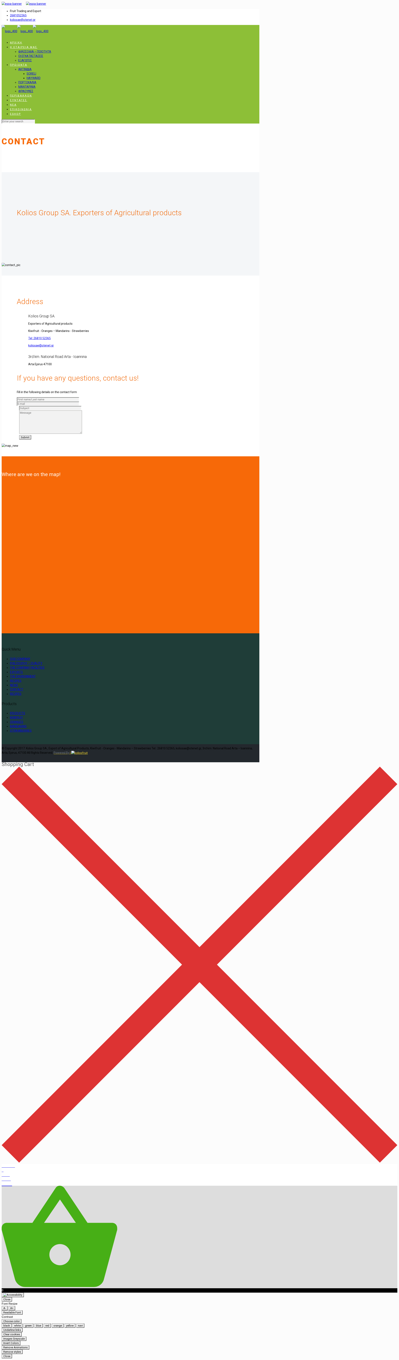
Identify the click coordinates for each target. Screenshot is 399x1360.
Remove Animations (15, 1347)
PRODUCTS (17, 713)
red (47, 1325)
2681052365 (18, 15)
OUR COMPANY (20, 659)
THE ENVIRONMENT (23, 676)
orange (57, 1325)
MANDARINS (18, 726)
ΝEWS (14, 685)
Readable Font (12, 1312)
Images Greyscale (14, 1338)
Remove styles (12, 1351)
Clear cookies (11, 1334)
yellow (70, 1325)
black (6, 1325)
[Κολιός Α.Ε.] (25, 31)
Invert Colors (11, 1343)
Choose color (11, 1321)
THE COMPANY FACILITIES (27, 667)
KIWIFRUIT (16, 717)
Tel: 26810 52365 (39, 338)
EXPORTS (16, 672)
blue (38, 1325)
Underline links (12, 1330)
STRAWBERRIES (21, 730)
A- (4, 1308)
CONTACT (16, 689)
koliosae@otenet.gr (23, 19)
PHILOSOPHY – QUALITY (26, 663)
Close (6, 1299)
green (28, 1325)
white (17, 1325)
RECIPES (15, 680)
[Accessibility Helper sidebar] (13, 1295)
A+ (12, 1308)
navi (80, 1325)
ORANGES (16, 722)
